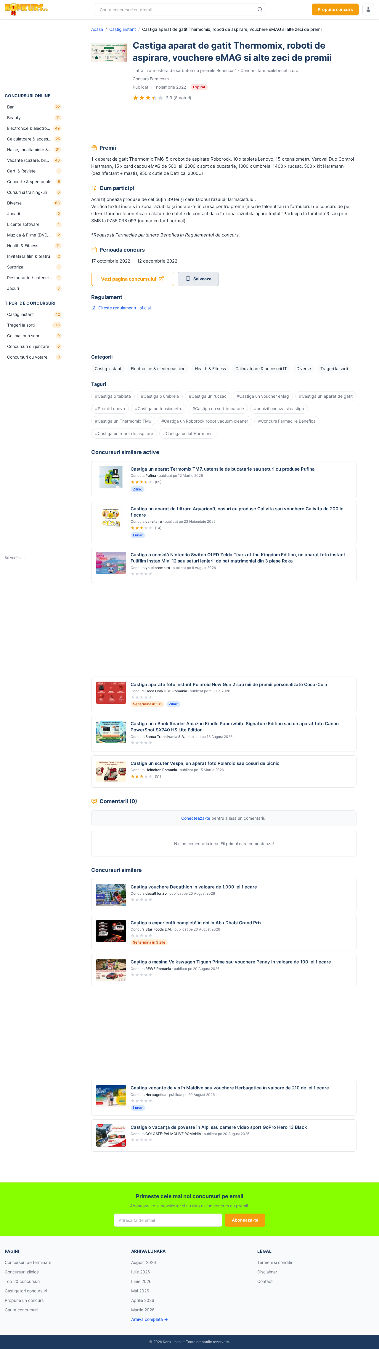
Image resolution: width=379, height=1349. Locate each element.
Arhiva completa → (149, 1319)
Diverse (303, 368)
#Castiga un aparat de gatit (326, 396)
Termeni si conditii (274, 1262)
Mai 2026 (140, 1290)
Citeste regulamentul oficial (124, 307)
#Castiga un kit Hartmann (188, 433)
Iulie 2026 (140, 1271)
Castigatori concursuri (26, 1290)
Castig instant (122, 29)
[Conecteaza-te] (368, 9)
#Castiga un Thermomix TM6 (123, 420)
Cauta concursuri (21, 1309)
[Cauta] (260, 9)
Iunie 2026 (141, 1281)
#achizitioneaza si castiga (279, 408)
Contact (265, 1281)
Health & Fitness (210, 368)
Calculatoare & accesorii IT (261, 368)
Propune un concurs (24, 1300)
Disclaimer (267, 1271)
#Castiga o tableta (113, 396)
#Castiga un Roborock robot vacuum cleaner (204, 420)
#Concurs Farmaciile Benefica (287, 420)
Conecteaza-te (195, 818)
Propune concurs (335, 9)
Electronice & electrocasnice (158, 368)
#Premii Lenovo (110, 408)
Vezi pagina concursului (128, 279)
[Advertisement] (34, 56)
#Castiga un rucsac (208, 396)
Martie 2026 (143, 1309)
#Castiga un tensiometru (158, 408)
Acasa (97, 29)
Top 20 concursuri (22, 1281)
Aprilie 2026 (142, 1300)
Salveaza (202, 278)
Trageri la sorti (334, 368)
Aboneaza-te (245, 1219)
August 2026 (143, 1262)
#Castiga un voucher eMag (263, 396)
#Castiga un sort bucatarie (218, 408)
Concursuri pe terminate (28, 1262)
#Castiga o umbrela (160, 396)
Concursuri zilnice (22, 1271)
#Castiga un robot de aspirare (124, 433)
